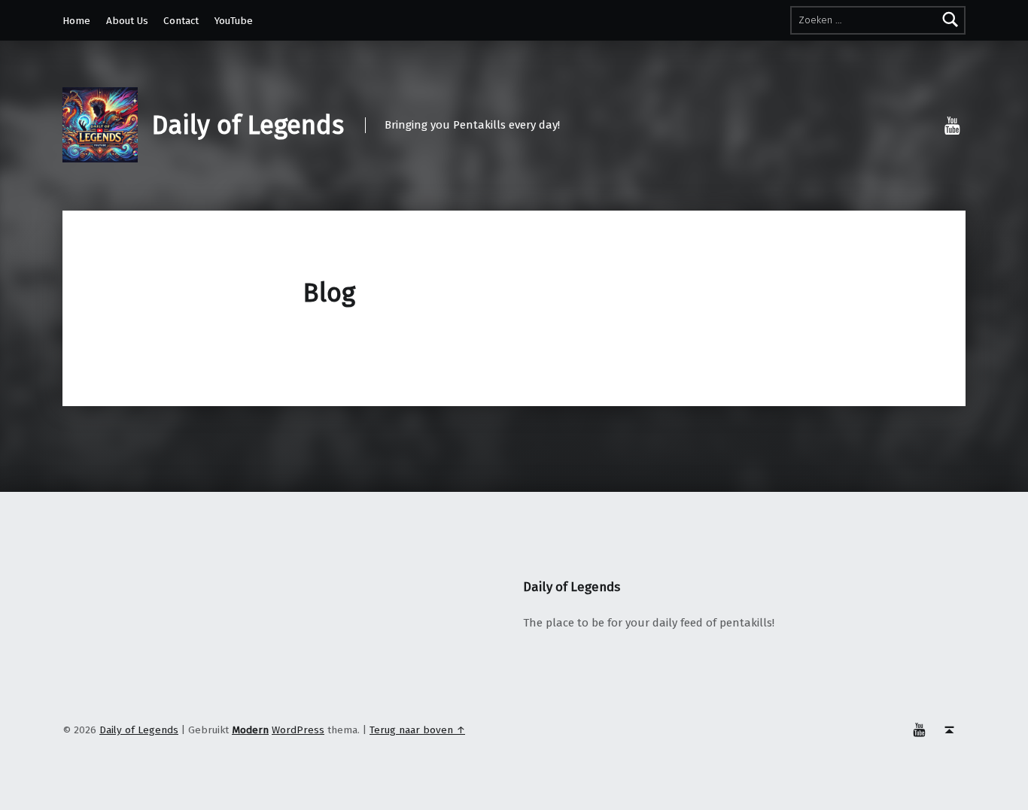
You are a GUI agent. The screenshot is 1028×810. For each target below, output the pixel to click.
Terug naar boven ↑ (417, 730)
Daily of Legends (248, 125)
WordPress (298, 730)
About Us (127, 20)
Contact (181, 20)
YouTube (233, 20)
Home (76, 20)
